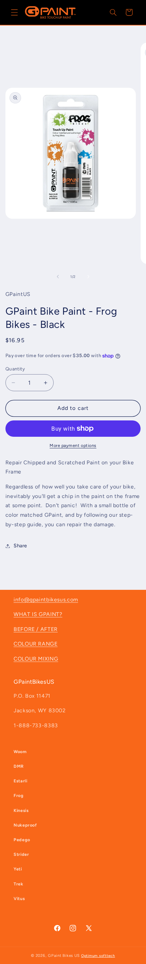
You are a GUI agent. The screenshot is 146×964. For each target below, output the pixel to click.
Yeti (18, 868)
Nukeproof (25, 825)
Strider (21, 854)
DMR (19, 766)
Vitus (19, 898)
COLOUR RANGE (36, 644)
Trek (18, 883)
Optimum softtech (98, 955)
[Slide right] (88, 276)
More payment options (73, 445)
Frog (19, 795)
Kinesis (21, 810)
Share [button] (20, 546)
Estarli (20, 780)
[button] (14, 12)
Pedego (22, 839)
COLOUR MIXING (36, 658)
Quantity (15, 368)
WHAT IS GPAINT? (38, 614)
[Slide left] (57, 276)
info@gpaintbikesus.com (46, 599)
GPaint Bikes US (64, 955)
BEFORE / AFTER (36, 629)
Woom (20, 751)
